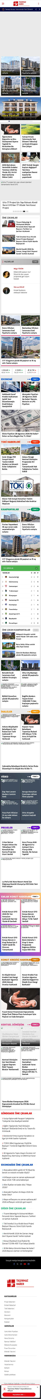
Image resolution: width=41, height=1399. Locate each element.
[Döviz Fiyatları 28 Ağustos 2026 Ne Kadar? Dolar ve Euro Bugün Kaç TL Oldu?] (20, 421)
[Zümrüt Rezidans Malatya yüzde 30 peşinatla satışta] (8, 657)
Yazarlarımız (8, 1365)
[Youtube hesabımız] (25, 1264)
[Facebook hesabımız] (14, 1264)
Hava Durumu (9, 1338)
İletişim (7, 1368)
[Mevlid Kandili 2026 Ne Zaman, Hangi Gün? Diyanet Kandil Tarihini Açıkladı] (8, 254)
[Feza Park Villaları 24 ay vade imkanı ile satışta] (10, 805)
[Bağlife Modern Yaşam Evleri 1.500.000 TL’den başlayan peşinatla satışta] (30, 689)
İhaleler (7, 1322)
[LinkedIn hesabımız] (28, 1264)
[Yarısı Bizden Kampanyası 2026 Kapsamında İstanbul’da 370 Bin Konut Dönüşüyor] (20, 1088)
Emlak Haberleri (10, 1305)
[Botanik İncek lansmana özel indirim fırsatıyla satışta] (10, 665)
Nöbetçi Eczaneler (10, 1345)
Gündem (7, 1312)
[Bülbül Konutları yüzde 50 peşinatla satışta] (10, 689)
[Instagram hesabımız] (21, 1264)
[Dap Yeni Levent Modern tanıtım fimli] (10, 784)
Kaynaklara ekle (19, 1394)
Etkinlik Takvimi (9, 1352)
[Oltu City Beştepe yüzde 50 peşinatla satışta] (30, 665)
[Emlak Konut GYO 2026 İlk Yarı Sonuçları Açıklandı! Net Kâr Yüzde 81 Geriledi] (10, 904)
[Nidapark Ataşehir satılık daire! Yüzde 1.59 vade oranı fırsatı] (8, 639)
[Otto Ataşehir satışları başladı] (30, 805)
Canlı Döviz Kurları (10, 1335)
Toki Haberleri (9, 1309)
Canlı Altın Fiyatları (11, 1332)
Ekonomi (7, 1315)
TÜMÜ (35, 262)
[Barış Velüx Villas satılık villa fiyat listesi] (8, 649)
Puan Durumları (10, 1348)
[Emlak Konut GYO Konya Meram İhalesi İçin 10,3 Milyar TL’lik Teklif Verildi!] (30, 904)
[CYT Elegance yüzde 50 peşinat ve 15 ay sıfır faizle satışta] (20, 546)
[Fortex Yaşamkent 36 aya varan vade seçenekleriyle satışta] (10, 517)
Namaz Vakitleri (10, 1342)
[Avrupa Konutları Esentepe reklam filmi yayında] (30, 784)
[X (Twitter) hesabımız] (17, 1264)
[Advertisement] (20, 34)
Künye (6, 1371)
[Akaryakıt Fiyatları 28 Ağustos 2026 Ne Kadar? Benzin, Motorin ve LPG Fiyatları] (30, 387)
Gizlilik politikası (10, 1375)
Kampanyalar (9, 1319)
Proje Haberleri (9, 1302)
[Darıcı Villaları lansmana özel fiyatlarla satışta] (30, 517)
